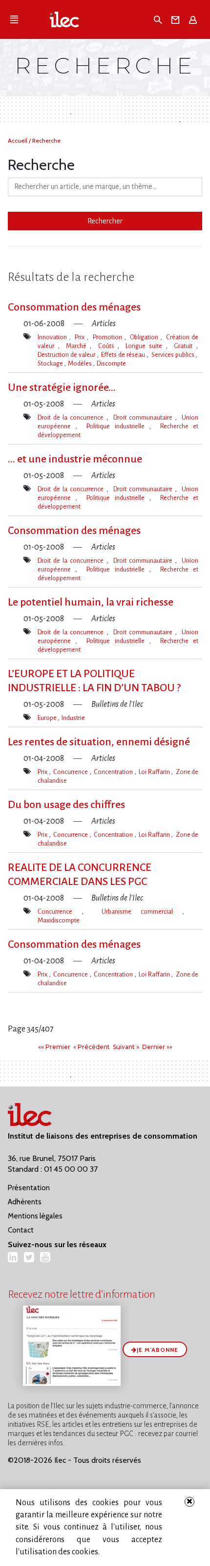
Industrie (73, 717)
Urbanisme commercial (142, 911)
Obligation (145, 337)
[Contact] (177, 19)
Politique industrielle (117, 426)
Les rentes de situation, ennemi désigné (99, 742)
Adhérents (25, 1202)
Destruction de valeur (67, 354)
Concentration (114, 771)
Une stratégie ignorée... (62, 387)
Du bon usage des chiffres (66, 805)
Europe (48, 717)
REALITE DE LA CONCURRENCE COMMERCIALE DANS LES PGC (79, 874)
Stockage (51, 363)
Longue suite (145, 346)
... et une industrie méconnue (75, 459)
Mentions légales (35, 1216)
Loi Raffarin (155, 771)
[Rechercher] (159, 19)
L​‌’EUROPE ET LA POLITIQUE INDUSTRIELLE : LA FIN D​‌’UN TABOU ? (94, 681)
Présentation (29, 1187)
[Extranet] (194, 19)
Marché (78, 346)
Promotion (108, 337)
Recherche (46, 140)
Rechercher (105, 221)
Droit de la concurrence (72, 417)
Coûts (108, 346)
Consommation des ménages (74, 307)
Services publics (173, 354)
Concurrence (71, 771)
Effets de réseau (124, 354)
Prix (80, 337)
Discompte (111, 363)
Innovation (53, 337)
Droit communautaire (144, 417)
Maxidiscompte (59, 920)
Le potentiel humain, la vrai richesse (90, 602)
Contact (21, 1230)
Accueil (18, 140)
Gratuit (185, 346)
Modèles (80, 363)
